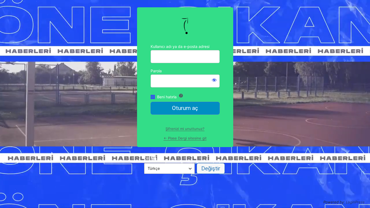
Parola (156, 71)
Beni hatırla (167, 97)
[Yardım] (181, 95)
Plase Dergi (185, 25)
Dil (146, 158)
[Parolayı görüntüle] (214, 79)
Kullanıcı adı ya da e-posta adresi (180, 46)
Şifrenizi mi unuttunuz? (185, 128)
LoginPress (355, 202)
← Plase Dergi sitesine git (185, 138)
